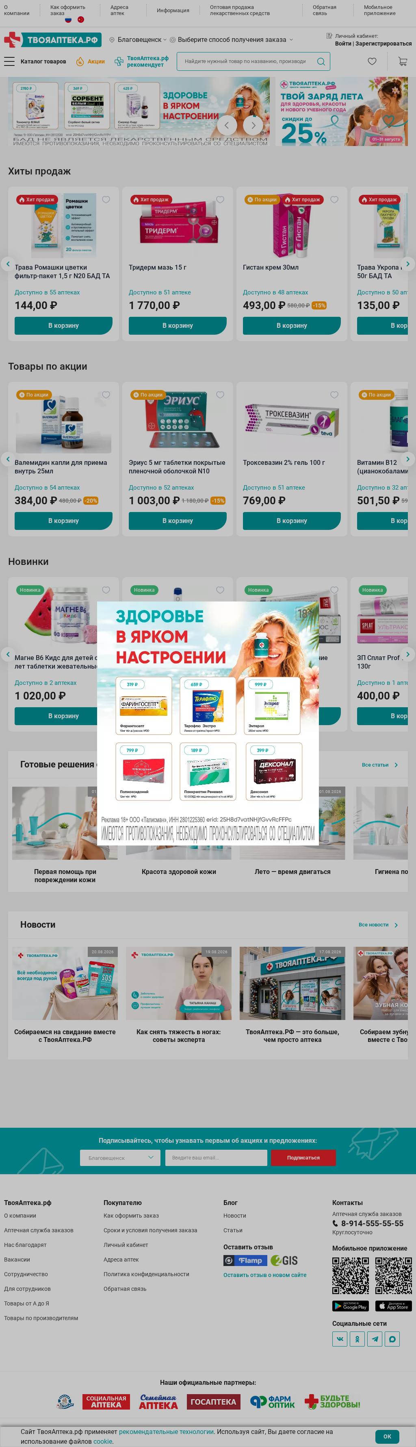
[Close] (310, 610)
